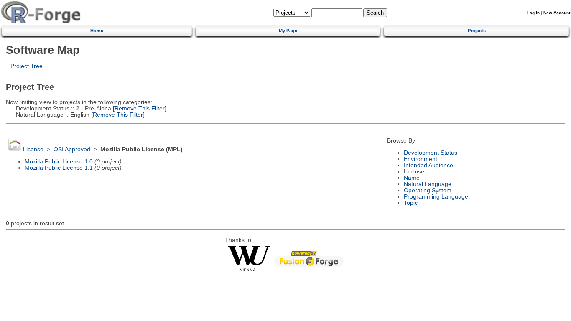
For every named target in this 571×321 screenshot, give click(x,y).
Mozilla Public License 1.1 (59, 168)
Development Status (430, 153)
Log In (533, 12)
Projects (477, 30)
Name (412, 178)
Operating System (427, 190)
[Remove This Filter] (138, 108)
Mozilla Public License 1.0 (59, 161)
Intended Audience (428, 165)
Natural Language (427, 184)
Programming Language (436, 197)
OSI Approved (72, 149)
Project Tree (26, 66)
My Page (288, 30)
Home (96, 30)
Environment (420, 159)
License (33, 149)
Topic (411, 203)
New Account (556, 12)
